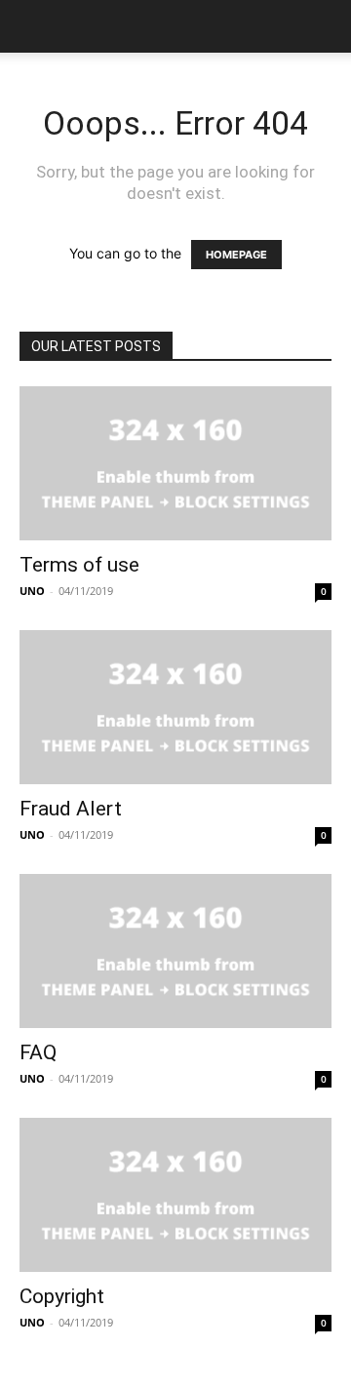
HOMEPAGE (236, 254)
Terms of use (79, 564)
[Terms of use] (176, 463)
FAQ (38, 1052)
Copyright (62, 1296)
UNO (32, 590)
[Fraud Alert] (176, 707)
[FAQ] (176, 951)
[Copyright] (176, 1195)
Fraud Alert (71, 808)
